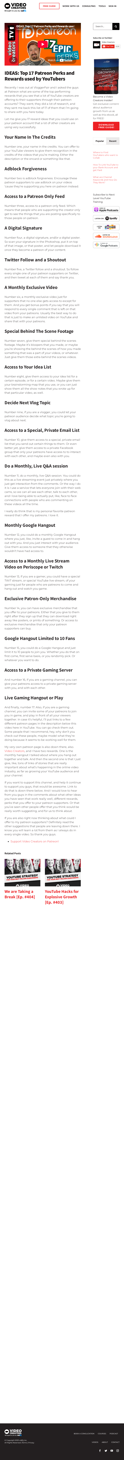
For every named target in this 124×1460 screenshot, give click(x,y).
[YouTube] (112, 1450)
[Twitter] (106, 1450)
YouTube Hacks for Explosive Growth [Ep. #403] (62, 897)
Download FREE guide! (106, 126)
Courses (102, 1434)
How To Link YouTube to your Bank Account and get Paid (105, 167)
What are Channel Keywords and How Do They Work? (105, 180)
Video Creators (14, 751)
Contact (115, 1442)
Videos (95, 1442)
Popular (100, 141)
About (105, 1442)
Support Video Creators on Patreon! (35, 841)
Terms (24, 1443)
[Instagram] (117, 1450)
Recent (112, 141)
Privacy (31, 1443)
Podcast (114, 1434)
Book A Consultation (84, 1434)
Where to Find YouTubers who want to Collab (105, 155)
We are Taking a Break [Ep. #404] (20, 894)
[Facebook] (100, 1450)
